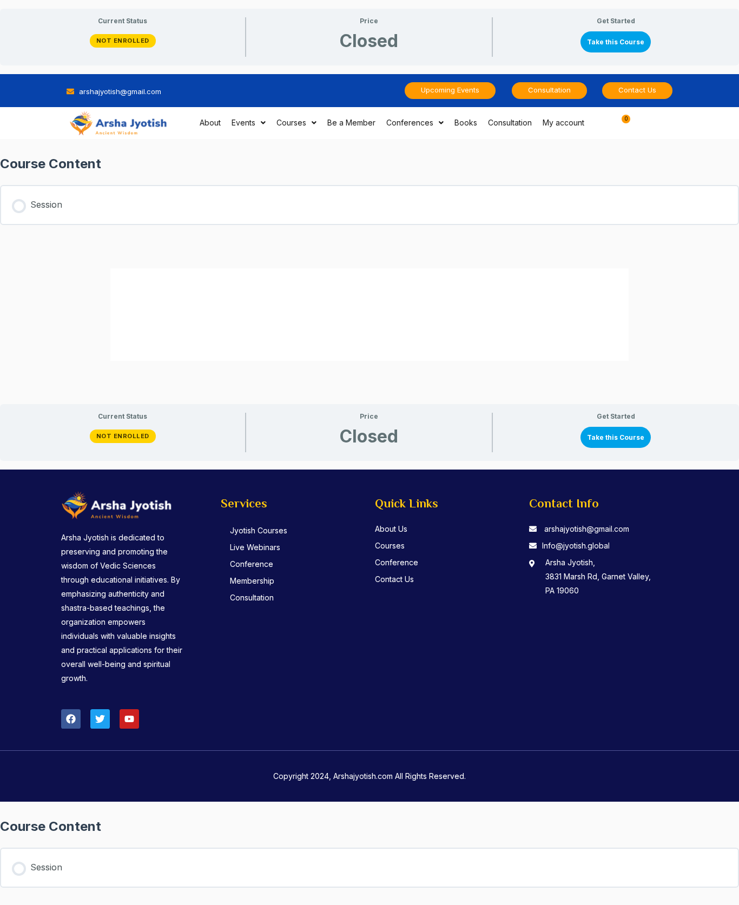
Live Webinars (255, 547)
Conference (251, 564)
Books (465, 122)
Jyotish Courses (258, 530)
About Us (391, 528)
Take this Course (615, 42)
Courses (291, 122)
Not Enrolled (122, 40)
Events (243, 122)
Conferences (409, 122)
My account (563, 122)
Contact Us (394, 579)
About (210, 122)
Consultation (510, 122)
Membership (252, 580)
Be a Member (351, 122)
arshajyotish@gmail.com (586, 528)
